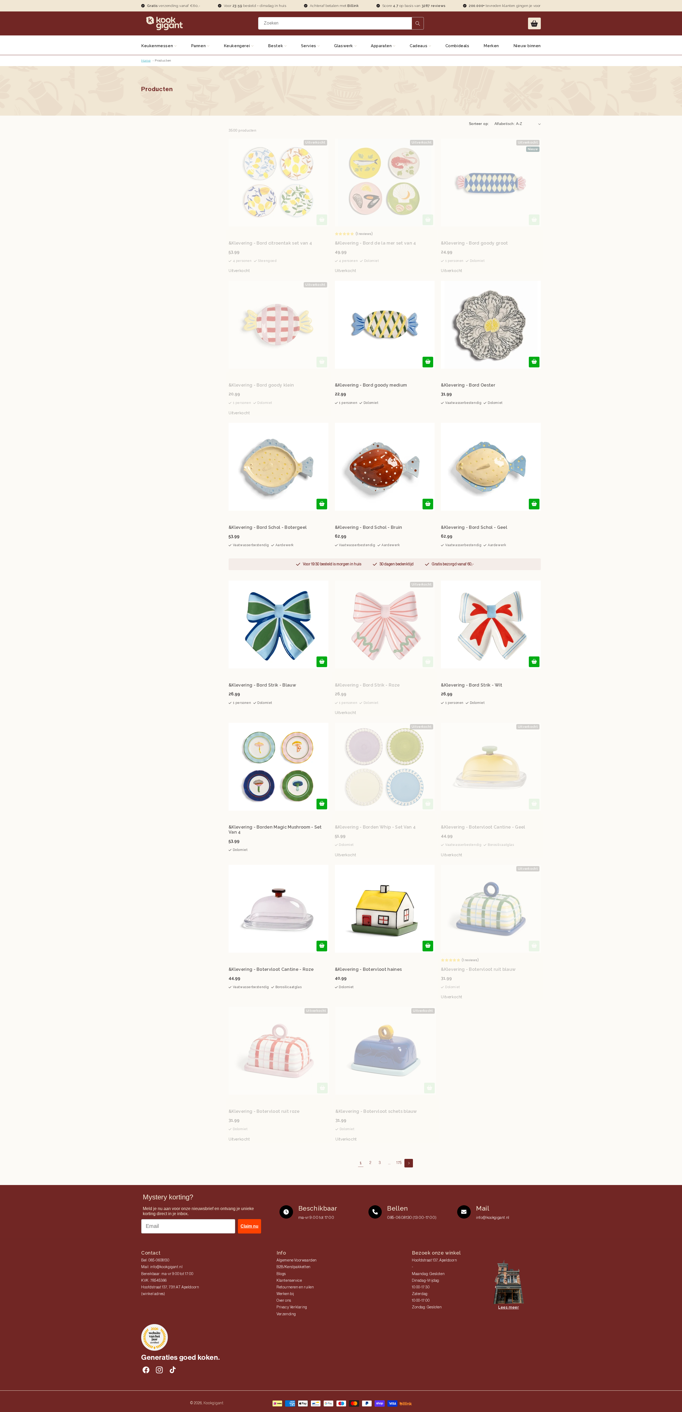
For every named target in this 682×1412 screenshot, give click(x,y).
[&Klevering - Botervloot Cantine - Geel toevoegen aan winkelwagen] (534, 804)
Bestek (276, 45)
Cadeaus (419, 45)
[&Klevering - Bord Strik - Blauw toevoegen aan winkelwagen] (321, 661)
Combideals (457, 45)
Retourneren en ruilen (295, 1287)
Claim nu (249, 1226)
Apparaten (382, 45)
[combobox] (341, 23)
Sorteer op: (479, 123)
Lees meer (508, 1307)
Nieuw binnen (527, 45)
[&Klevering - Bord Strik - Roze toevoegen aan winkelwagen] (428, 661)
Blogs (281, 1274)
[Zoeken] (418, 23)
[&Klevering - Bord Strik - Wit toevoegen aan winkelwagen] (534, 661)
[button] (534, 23)
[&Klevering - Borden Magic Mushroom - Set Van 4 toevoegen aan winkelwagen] (321, 804)
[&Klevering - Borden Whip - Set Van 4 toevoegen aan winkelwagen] (428, 804)
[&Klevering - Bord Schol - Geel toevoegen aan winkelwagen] (534, 504)
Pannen (199, 45)
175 (399, 1163)
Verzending (286, 1314)
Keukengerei (237, 45)
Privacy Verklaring (292, 1307)
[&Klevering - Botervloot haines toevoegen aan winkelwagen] (428, 946)
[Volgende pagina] (408, 1163)
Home (146, 60)
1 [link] (361, 1162)
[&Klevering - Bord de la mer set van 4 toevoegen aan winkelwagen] (428, 219)
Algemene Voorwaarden (297, 1260)
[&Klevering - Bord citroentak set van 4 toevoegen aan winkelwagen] (321, 219)
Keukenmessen (157, 45)
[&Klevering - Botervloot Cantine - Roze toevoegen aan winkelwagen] (321, 946)
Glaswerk (344, 45)
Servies (309, 45)
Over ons (284, 1301)
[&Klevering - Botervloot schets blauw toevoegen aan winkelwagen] (429, 1088)
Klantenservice (289, 1281)
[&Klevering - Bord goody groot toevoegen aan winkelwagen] (534, 219)
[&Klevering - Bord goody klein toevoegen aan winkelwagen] (321, 362)
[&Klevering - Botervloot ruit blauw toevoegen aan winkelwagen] (534, 946)
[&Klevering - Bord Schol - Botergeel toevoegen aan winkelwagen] (321, 504)
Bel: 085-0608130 (155, 1260)
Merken (491, 45)
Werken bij (285, 1294)
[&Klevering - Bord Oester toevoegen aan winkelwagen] (534, 362)
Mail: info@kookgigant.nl (161, 1267)
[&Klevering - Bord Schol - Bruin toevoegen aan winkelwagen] (428, 504)
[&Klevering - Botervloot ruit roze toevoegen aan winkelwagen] (322, 1088)
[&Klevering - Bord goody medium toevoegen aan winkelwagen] (428, 362)
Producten (163, 60)
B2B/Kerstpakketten (294, 1267)
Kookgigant (214, 1403)
